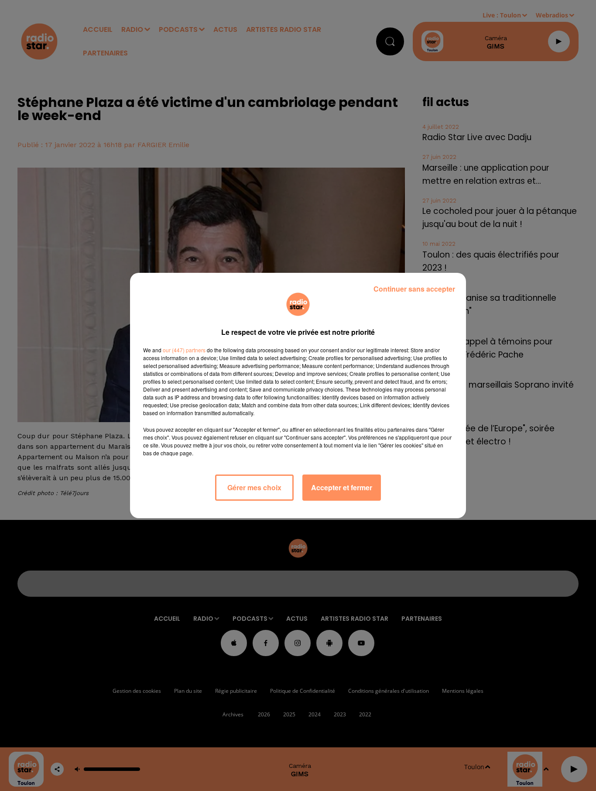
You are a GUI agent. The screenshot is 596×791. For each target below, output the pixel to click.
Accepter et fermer (341, 487)
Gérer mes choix (254, 487)
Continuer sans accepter (414, 289)
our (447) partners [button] (184, 350)
